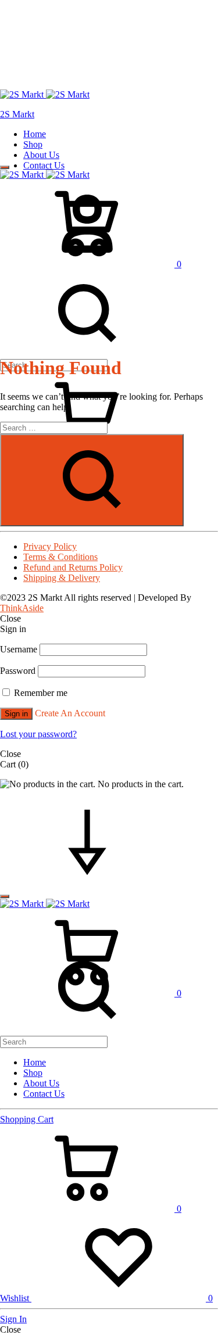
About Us (41, 155)
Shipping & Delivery (61, 578)
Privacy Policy (50, 546)
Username (18, 649)
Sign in (16, 713)
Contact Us (44, 165)
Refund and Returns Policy (73, 567)
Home (34, 134)
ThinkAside (22, 608)
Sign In (13, 1319)
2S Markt (17, 114)
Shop (32, 144)
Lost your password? (38, 734)
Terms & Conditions (60, 557)
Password (17, 671)
